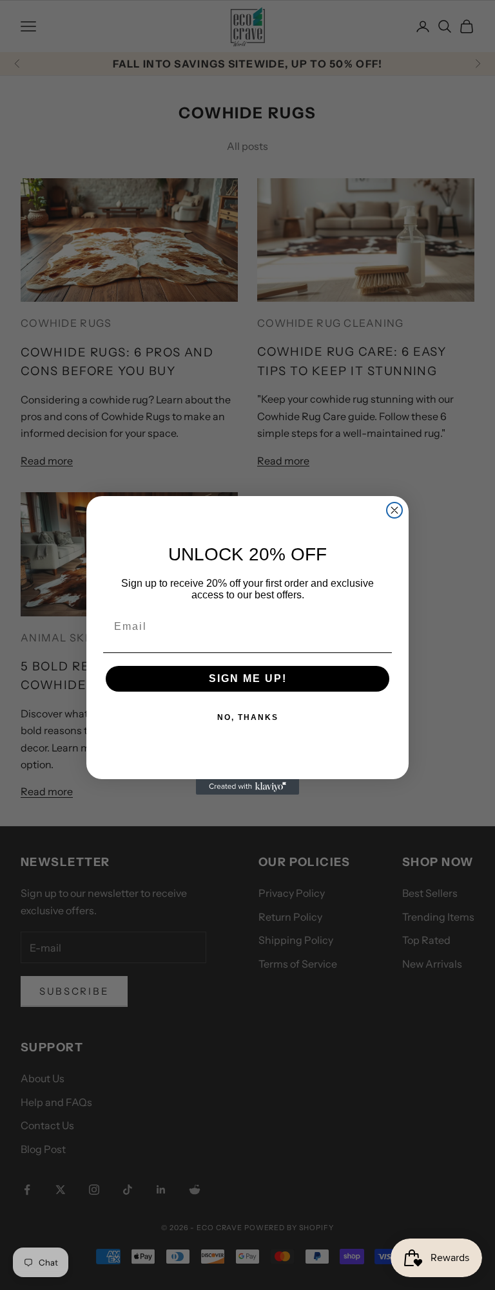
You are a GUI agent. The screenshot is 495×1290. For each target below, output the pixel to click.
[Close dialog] (394, 510)
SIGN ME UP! (248, 678)
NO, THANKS (247, 717)
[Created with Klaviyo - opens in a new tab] (247, 787)
